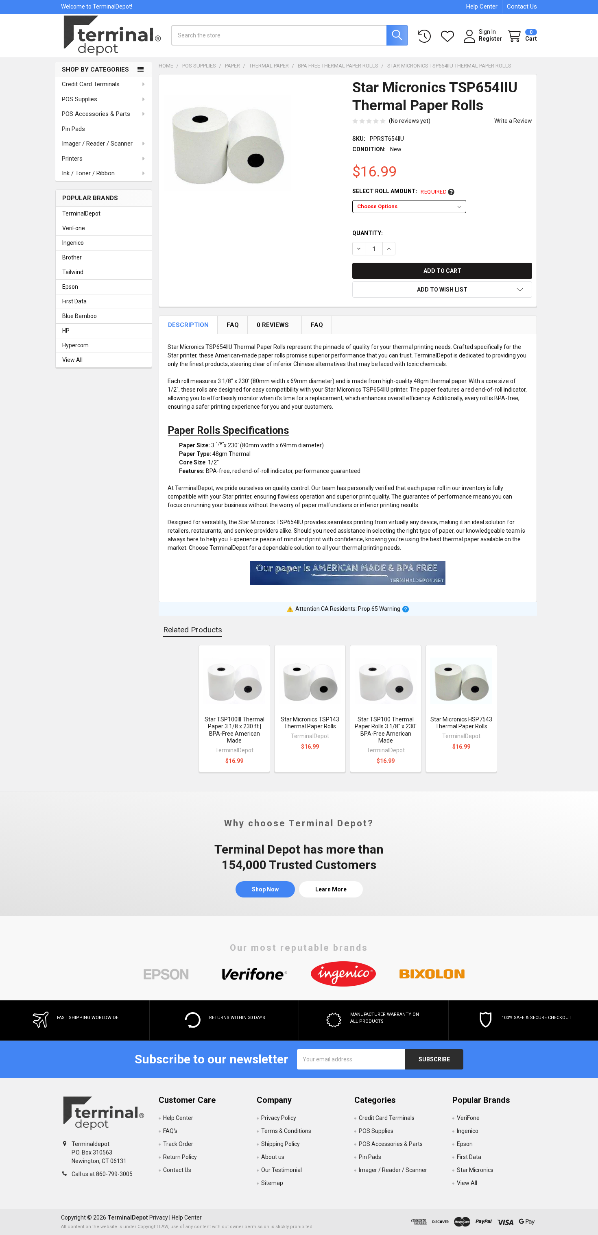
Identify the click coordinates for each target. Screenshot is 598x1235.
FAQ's (170, 1131)
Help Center (482, 6)
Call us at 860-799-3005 (102, 1174)
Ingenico (73, 243)
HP (66, 330)
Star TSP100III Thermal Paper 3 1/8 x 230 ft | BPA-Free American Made (234, 730)
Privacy (158, 1217)
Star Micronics (475, 1170)
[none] (227, 143)
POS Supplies (79, 99)
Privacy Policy (278, 1118)
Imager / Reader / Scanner (97, 143)
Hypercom (75, 345)
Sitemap (272, 1183)
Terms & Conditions (286, 1131)
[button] (442, 289)
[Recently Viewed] (426, 36)
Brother (72, 257)
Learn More (331, 889)
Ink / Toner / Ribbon (88, 173)
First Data (74, 301)
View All (72, 360)
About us (272, 1157)
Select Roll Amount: (399, 191)
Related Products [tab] (192, 629)
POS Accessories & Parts (96, 114)
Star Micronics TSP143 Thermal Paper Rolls (310, 723)
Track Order (178, 1144)
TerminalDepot (81, 213)
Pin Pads (73, 129)
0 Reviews (273, 325)
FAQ (233, 325)
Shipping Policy (280, 1144)
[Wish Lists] (449, 36)
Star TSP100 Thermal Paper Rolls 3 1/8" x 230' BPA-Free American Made (386, 730)
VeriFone (73, 228)
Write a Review (513, 121)
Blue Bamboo (79, 316)
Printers (72, 158)
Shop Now (265, 889)
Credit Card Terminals (91, 84)
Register (490, 38)
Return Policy (180, 1157)
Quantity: (367, 233)
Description (189, 325)
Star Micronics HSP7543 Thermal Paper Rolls (461, 723)
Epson (70, 286)
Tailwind (72, 272)
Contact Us (522, 6)
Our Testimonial (281, 1170)
